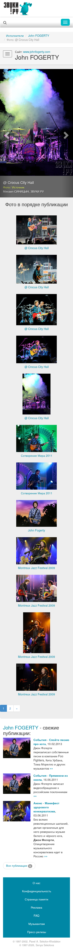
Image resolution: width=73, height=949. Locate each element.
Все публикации (18, 865)
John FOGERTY (38, 35)
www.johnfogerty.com (36, 52)
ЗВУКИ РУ (37, 191)
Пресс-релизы (36, 932)
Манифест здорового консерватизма (46, 807)
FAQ (36, 915)
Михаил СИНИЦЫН (16, 191)
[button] (5, 133)
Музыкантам (36, 924)
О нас (36, 883)
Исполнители (15, 35)
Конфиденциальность (36, 891)
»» (51, 768)
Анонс (37, 803)
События (39, 740)
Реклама (36, 907)
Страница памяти (36, 899)
